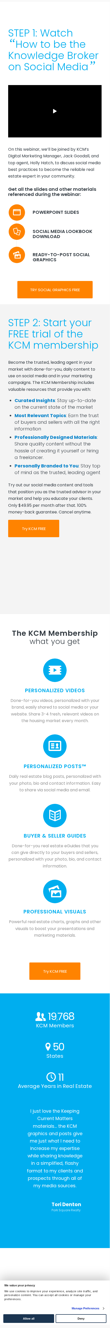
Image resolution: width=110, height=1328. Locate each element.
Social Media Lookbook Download (62, 234)
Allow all (28, 1318)
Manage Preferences (85, 1308)
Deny (81, 1318)
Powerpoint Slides (56, 212)
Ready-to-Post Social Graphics (61, 257)
